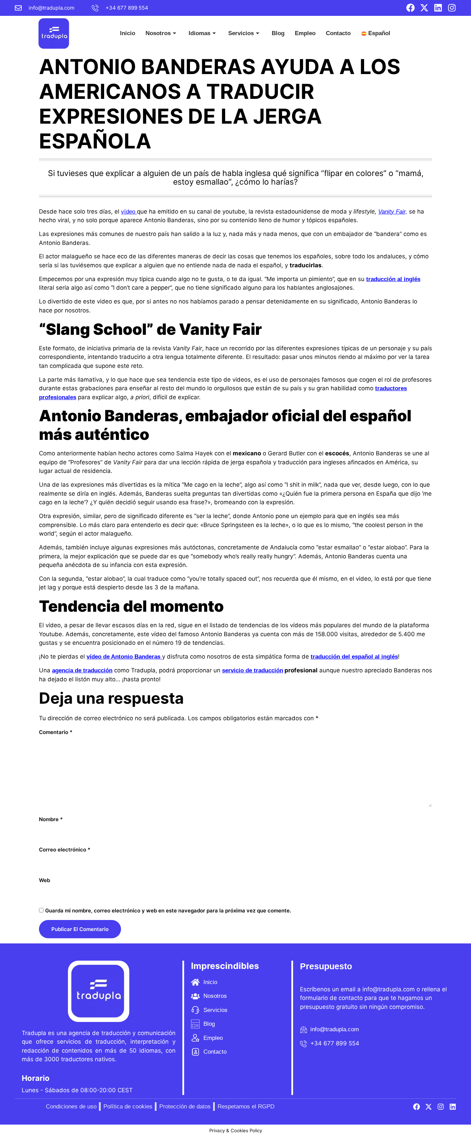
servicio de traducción (252, 670)
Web (44, 880)
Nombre (51, 819)
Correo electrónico (64, 849)
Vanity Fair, (392, 211)
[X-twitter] (424, 7)
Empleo (305, 33)
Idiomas (199, 33)
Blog (278, 33)
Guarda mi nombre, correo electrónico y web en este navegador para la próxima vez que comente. (168, 910)
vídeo (129, 211)
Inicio (127, 33)
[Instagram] (452, 7)
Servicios (241, 33)
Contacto (338, 33)
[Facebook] (410, 7)
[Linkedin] (438, 7)
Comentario (55, 732)
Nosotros (158, 33)
